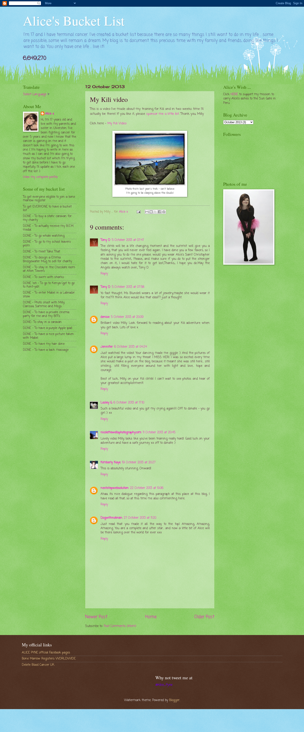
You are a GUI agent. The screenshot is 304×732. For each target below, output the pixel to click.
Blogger (174, 700)
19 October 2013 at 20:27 (139, 462)
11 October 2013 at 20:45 (159, 432)
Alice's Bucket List (74, 20)
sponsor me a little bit (162, 113)
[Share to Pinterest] (164, 212)
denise (105, 317)
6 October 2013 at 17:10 (128, 402)
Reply (104, 273)
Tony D (105, 240)
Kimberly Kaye (111, 462)
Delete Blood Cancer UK (38, 665)
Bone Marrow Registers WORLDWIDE (49, 658)
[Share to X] (155, 212)
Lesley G (106, 402)
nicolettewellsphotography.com (121, 432)
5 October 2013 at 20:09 (127, 317)
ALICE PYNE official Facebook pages (46, 652)
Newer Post (96, 617)
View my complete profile (40, 177)
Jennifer (107, 347)
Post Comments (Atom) (120, 626)
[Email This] (147, 212)
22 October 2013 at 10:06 (146, 488)
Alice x (49, 114)
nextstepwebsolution (115, 488)
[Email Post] (138, 212)
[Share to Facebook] (159, 212)
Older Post (204, 617)
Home (150, 617)
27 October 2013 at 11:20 (140, 518)
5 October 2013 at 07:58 (128, 287)
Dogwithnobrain (111, 518)
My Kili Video (116, 123)
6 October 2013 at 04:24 (130, 347)
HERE (234, 94)
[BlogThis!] (151, 212)
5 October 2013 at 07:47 (128, 240)
